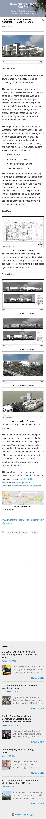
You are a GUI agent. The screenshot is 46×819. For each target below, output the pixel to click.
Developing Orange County (23, 5)
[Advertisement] (23, 614)
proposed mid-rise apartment (27, 486)
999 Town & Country (17, 532)
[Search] (42, 4)
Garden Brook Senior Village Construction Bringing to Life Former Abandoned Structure (16, 719)
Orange (33, 532)
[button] (42, 20)
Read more (37, 678)
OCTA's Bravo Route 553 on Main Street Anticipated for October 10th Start (19, 655)
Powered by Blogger (24, 814)
